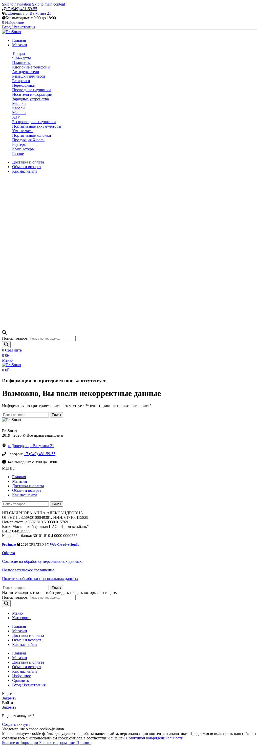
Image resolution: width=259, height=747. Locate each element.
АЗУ (16, 117)
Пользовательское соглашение (28, 570)
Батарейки (21, 81)
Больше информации (38, 742)
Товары (18, 53)
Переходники (23, 85)
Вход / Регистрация (29, 685)
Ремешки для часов (28, 76)
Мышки (19, 103)
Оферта (8, 553)
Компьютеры (23, 149)
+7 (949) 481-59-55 (21, 9)
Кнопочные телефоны (31, 67)
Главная (19, 477)
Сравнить (20, 680)
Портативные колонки (31, 135)
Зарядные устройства (30, 99)
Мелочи (19, 112)
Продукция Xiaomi (28, 140)
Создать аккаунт (16, 724)
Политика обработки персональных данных (40, 578)
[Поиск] (6, 344)
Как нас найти (24, 495)
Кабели (18, 108)
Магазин (19, 481)
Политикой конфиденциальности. (155, 738)
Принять (83, 742)
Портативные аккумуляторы (36, 126)
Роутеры (19, 144)
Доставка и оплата (28, 486)
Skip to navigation (17, 4)
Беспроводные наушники (34, 122)
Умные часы (22, 131)
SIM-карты (21, 58)
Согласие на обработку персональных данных (42, 561)
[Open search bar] (4, 333)
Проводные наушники (31, 90)
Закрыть (9, 698)
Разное (18, 153)
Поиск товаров (15, 338)
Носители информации (32, 94)
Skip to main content (48, 4)
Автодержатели (25, 71)
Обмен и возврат (26, 490)
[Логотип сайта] (11, 32)
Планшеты (21, 62)
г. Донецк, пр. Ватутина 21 (28, 13)
